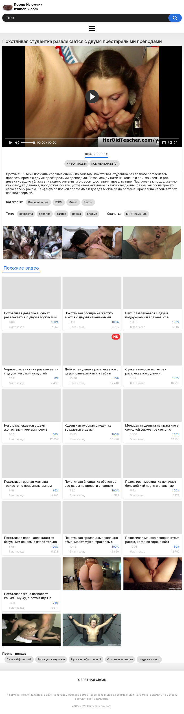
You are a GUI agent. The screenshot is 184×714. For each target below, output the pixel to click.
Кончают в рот (38, 202)
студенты (26, 213)
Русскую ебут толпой (86, 659)
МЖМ (59, 202)
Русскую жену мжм (51, 659)
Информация (76, 163)
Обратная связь (92, 680)
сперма (92, 213)
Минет (73, 202)
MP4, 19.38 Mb (136, 213)
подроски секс (149, 659)
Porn (108, 706)
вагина (61, 213)
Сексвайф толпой (19, 659)
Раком (88, 202)
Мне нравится (74, 155)
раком (76, 213)
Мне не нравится (80, 155)
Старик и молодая (120, 659)
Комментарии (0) (104, 163)
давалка (44, 213)
